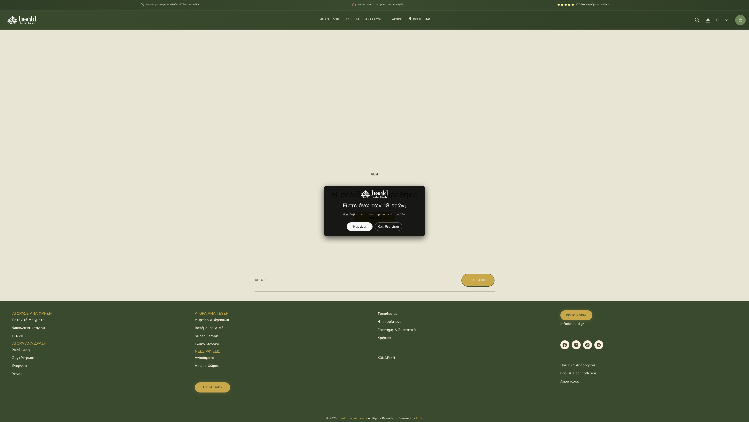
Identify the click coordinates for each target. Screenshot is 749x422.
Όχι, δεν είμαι (388, 226)
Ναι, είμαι (359, 226)
